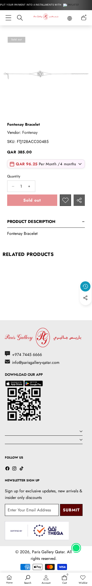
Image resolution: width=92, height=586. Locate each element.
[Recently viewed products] (85, 286)
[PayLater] (71, 5)
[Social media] (85, 298)
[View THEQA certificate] (37, 530)
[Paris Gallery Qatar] (46, 17)
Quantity (13, 176)
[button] (85, 309)
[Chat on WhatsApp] (76, 546)
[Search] (20, 18)
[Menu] (8, 18)
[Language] (69, 18)
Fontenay (30, 132)
